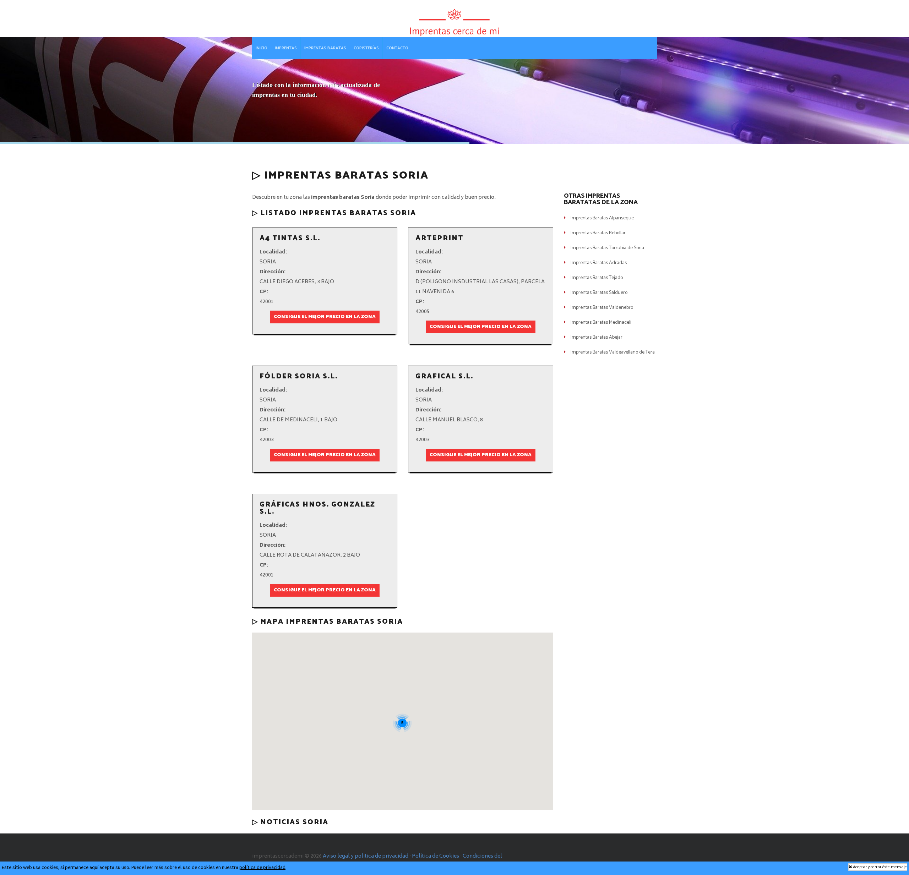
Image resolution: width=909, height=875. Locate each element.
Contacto (397, 48)
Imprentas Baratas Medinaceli (601, 322)
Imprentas (286, 48)
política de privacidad (262, 868)
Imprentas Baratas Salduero (599, 292)
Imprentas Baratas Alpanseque (602, 218)
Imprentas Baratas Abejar (596, 337)
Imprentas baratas (325, 48)
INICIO (261, 48)
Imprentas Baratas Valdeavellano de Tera (613, 352)
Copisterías (366, 48)
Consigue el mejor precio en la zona (325, 317)
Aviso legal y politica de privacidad (365, 856)
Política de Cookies (435, 856)
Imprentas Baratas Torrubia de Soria (607, 248)
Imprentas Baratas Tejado (597, 277)
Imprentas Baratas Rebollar (598, 233)
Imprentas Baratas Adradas (599, 263)
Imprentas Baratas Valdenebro (602, 307)
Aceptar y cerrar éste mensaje (879, 867)
